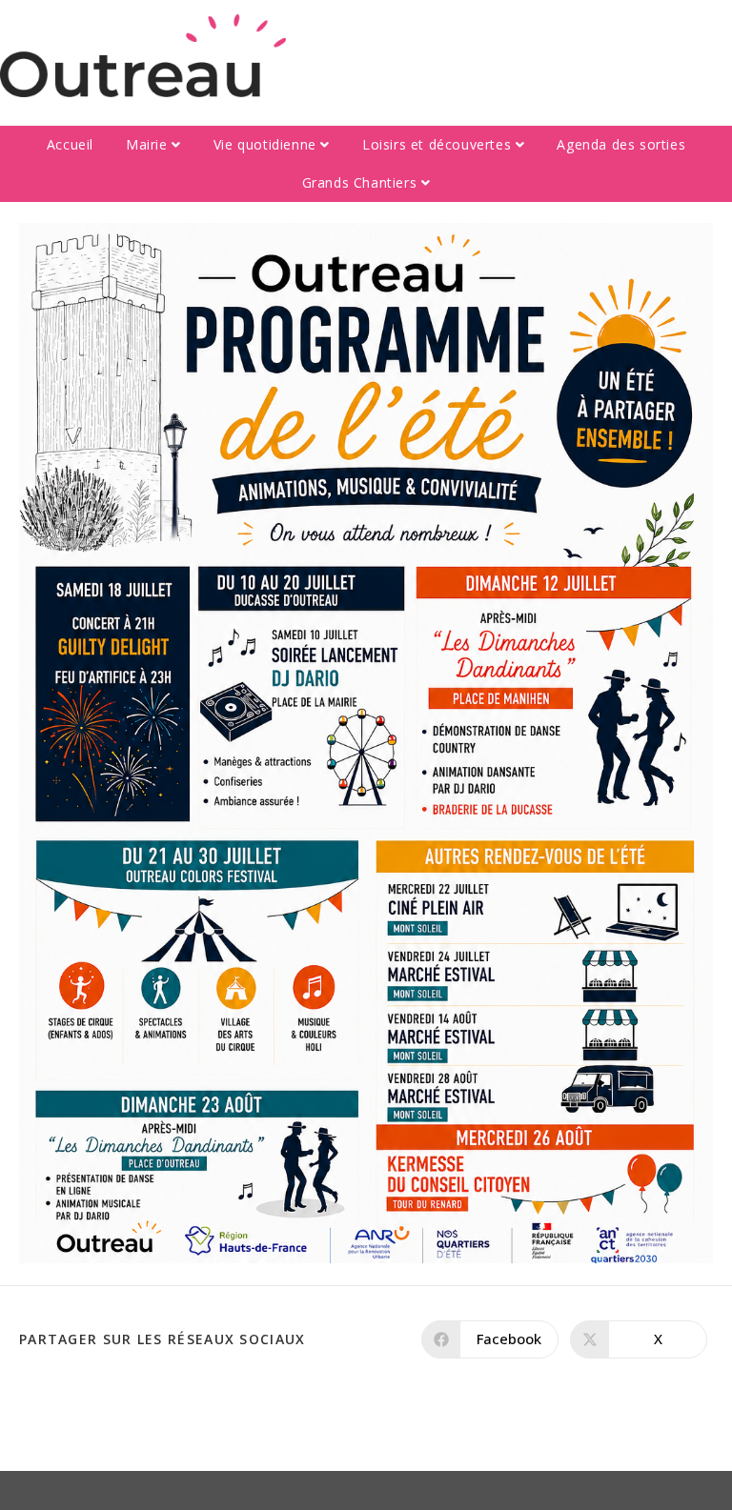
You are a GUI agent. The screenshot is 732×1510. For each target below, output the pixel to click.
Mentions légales (510, 1490)
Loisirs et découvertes (439, 144)
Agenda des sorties (621, 144)
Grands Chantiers (361, 182)
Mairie (149, 144)
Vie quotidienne (267, 144)
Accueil (70, 144)
